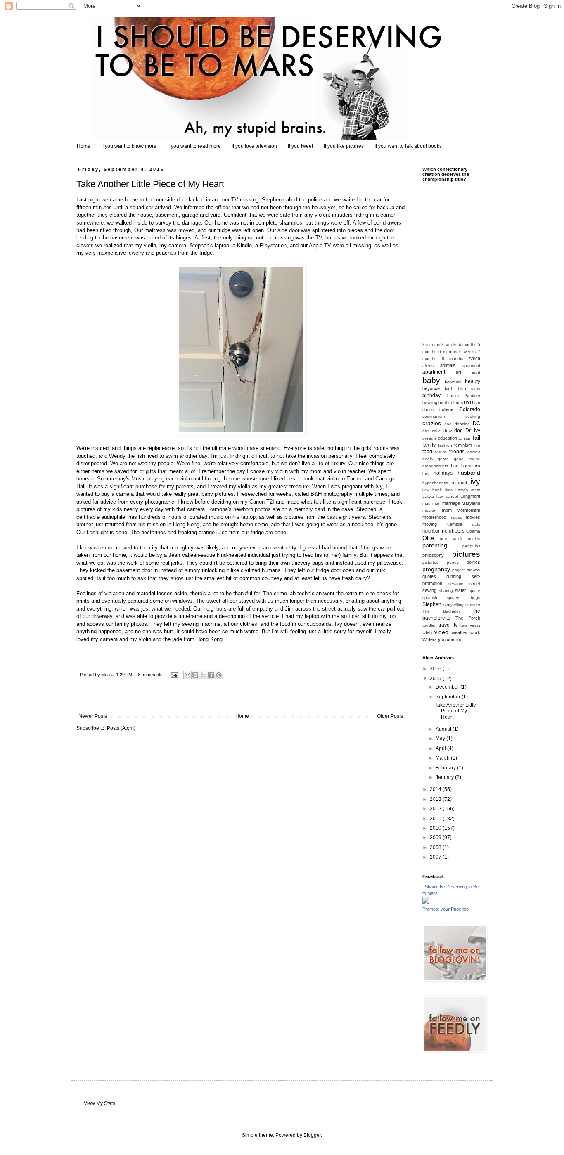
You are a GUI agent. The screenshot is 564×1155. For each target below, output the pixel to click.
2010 (436, 828)
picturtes (430, 562)
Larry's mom (467, 490)
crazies (431, 423)
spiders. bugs (464, 597)
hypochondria (435, 482)
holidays (443, 473)
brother (445, 402)
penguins (471, 546)
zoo (458, 639)
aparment (471, 365)
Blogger (312, 1135)
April (441, 748)
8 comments (150, 674)
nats (476, 524)
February (446, 768)
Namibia (454, 524)
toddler (429, 625)
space (474, 590)
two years (470, 625)
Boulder (472, 395)
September (449, 697)
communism (433, 416)
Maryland (471, 503)
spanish (429, 597)
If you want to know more (128, 146)
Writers (429, 639)
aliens (428, 365)
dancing (462, 423)
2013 (436, 799)
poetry (453, 562)
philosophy (433, 555)
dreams (429, 438)
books (453, 395)
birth (449, 388)
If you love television (254, 146)
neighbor (431, 530)
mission (429, 510)
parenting (434, 545)
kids (449, 490)
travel (444, 625)
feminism (463, 445)
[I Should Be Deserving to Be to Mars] (425, 902)
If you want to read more (194, 146)
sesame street (464, 583)
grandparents (435, 466)
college (446, 409)
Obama (473, 531)
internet (459, 482)
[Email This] (187, 675)
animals (447, 365)
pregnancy (436, 569)
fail (476, 437)
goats (443, 459)
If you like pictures (344, 146)
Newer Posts (92, 716)
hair (454, 465)
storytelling (453, 604)
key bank (432, 490)
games (473, 452)
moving (429, 524)
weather (460, 632)
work (475, 632)
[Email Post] (173, 674)
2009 (436, 837)
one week (451, 538)
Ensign (465, 438)
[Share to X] (203, 675)
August (444, 729)
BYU (468, 402)
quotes (429, 576)
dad (448, 423)
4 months (467, 344)
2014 (436, 789)
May (441, 738)
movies (473, 517)
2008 (436, 847)
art (458, 371)
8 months (453, 358)
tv (455, 625)
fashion (445, 445)
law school (446, 496)
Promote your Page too (445, 908)
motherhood (434, 517)
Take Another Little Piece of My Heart (150, 184)
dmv (447, 430)
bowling (429, 402)
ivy (475, 481)
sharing (446, 590)
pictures (466, 554)
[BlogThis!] (195, 675)
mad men (431, 503)
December (448, 687)
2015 (436, 679)
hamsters (470, 465)
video (441, 632)
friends (456, 451)
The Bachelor (441, 611)
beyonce (431, 388)
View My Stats (99, 1103)
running (453, 576)
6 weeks (467, 351)
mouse (456, 517)
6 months (447, 351)
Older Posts (390, 716)
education (447, 437)
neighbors (453, 531)
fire (477, 445)
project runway (466, 570)
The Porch (467, 617)
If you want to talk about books (408, 146)
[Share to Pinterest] (219, 675)
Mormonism (468, 510)
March (443, 758)
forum (440, 452)
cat (477, 402)
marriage (451, 503)
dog (458, 430)
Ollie (428, 538)
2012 (436, 809)
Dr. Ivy (472, 430)
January (445, 777)
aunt (476, 372)
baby (431, 380)
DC (476, 423)
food (427, 451)
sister (460, 590)
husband (468, 472)
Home (83, 146)
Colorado (469, 409)
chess (428, 409)
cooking (472, 416)
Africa (474, 358)
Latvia (428, 496)
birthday (431, 395)
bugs (458, 402)
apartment (433, 372)
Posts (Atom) (121, 728)
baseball (453, 381)
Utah (427, 632)
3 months (431, 344)
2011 (436, 818)
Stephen (431, 604)
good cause (467, 459)
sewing (429, 590)
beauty (472, 381)
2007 (436, 857)
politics (473, 562)
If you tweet (300, 146)
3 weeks (449, 344)
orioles (474, 538)
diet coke (431, 430)
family (429, 445)
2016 (436, 669)
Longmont (470, 496)
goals (427, 459)
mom (447, 510)
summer (472, 604)
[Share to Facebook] (211, 675)
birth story (469, 388)
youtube (446, 639)
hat (425, 473)
